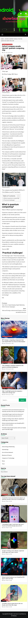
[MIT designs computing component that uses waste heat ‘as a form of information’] (14, 329)
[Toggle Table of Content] (17, 196)
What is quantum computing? (11, 198)
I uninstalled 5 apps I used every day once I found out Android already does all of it (12, 415)
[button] (2, 34)
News (3, 461)
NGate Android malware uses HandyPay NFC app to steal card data (13, 424)
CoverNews (21, 613)
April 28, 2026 (9, 501)
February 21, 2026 (10, 343)
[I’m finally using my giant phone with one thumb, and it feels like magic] (14, 593)
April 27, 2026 (9, 527)
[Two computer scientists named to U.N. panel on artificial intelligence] (14, 355)
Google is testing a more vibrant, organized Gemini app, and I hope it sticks (13, 419)
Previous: (13, 305)
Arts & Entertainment (7, 452)
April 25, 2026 (9, 580)
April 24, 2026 (9, 606)
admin (4, 52)
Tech (3, 463)
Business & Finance (7, 455)
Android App (5, 449)
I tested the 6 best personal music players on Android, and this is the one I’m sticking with (13, 410)
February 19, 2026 (10, 394)
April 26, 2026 (9, 554)
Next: (14, 310)
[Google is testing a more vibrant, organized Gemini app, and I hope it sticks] (14, 540)
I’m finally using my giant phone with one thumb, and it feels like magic (14, 428)
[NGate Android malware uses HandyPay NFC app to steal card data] (14, 566)
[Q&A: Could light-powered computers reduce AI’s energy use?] (14, 380)
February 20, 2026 (10, 369)
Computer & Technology (7, 44)
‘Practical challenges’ (9, 200)
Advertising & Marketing (8, 446)
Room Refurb (4, 471)
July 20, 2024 (9, 52)
